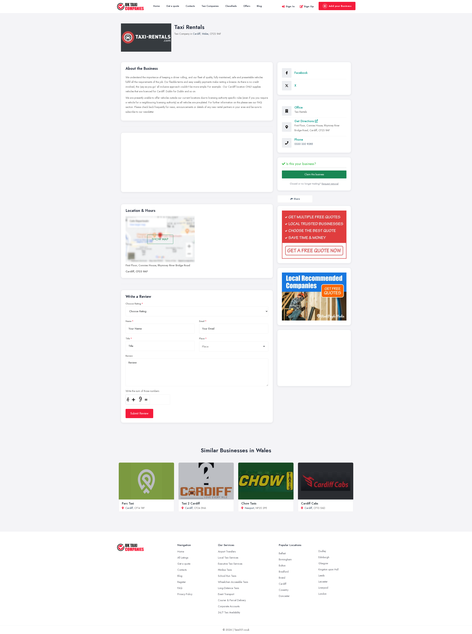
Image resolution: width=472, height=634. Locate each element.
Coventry (283, 590)
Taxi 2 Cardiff (191, 503)
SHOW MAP (160, 239)
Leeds (321, 575)
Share (297, 199)
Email (201, 321)
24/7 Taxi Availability (229, 612)
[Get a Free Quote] (314, 235)
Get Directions (304, 121)
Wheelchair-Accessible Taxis (233, 582)
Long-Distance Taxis (228, 588)
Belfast (282, 553)
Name (128, 321)
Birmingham (285, 559)
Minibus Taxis (225, 570)
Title (128, 338)
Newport (249, 508)
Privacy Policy (184, 594)
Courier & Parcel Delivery (232, 600)
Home (156, 6)
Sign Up (309, 6)
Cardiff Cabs (309, 503)
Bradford (284, 571)
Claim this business (314, 174)
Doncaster (284, 596)
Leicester (323, 581)
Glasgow (323, 563)
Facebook (301, 73)
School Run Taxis (227, 576)
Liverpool (323, 588)
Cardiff (196, 34)
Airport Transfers (227, 551)
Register (181, 582)
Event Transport (226, 594)
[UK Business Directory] (314, 297)
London (322, 594)
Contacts (190, 6)
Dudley (322, 551)
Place (202, 338)
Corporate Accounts (229, 606)
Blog (259, 6)
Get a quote (172, 6)
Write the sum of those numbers (142, 391)
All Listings (182, 557)
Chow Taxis (248, 503)
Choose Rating (133, 303)
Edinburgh (323, 557)
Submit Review (139, 413)
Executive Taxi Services (230, 564)
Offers (246, 6)
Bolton (282, 565)
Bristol (282, 578)
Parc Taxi (128, 503)
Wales (205, 34)
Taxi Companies (210, 6)
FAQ (179, 588)
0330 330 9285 (303, 144)
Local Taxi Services (228, 557)
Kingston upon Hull (328, 569)
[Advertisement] (197, 163)
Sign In (290, 6)
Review (129, 356)
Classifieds (231, 6)
